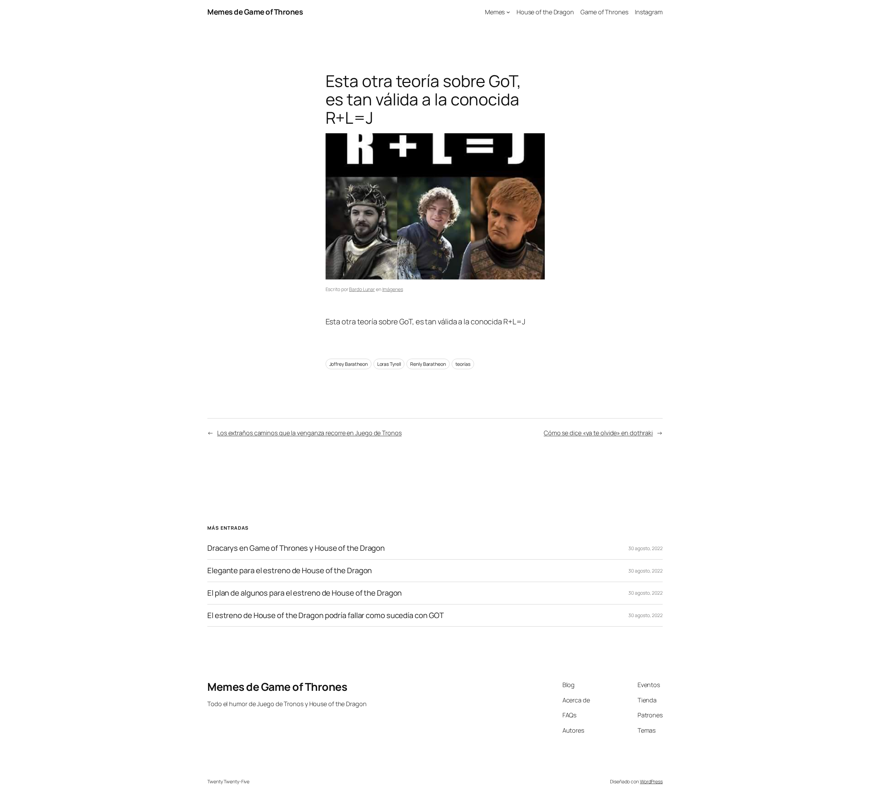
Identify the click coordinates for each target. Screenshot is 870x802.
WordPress (651, 781)
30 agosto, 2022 (645, 548)
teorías (462, 364)
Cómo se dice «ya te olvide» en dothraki (598, 433)
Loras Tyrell (389, 364)
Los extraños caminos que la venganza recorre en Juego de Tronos (309, 433)
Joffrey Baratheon (348, 364)
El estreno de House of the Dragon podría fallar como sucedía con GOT (325, 615)
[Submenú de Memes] (508, 12)
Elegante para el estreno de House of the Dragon (289, 570)
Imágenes (392, 289)
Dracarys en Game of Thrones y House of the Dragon (296, 548)
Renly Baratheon (428, 364)
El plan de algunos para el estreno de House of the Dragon (304, 593)
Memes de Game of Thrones (255, 12)
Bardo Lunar (362, 289)
